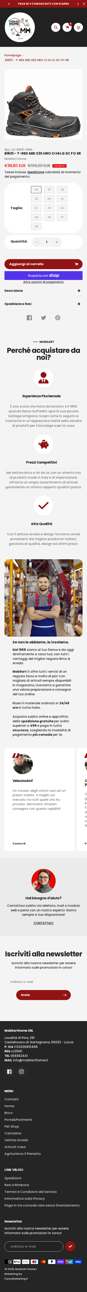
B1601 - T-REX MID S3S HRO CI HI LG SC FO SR (37, 60)
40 (49, 199)
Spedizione (35, 172)
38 (62, 189)
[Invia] (70, 1246)
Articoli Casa (15, 1147)
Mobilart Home (25, 1269)
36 (36, 189)
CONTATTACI (43, 923)
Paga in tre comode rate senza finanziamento (42, 1205)
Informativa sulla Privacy (24, 1198)
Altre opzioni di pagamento (43, 282)
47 (62, 217)
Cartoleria (12, 1133)
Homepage (12, 55)
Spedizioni (12, 1178)
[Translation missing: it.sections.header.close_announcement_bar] (84, 4)
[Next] (78, 4)
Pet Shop (11, 1126)
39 (36, 199)
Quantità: (19, 241)
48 (36, 226)
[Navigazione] (78, 27)
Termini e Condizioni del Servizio (30, 1191)
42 (36, 208)
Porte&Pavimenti (18, 1119)
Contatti (11, 1099)
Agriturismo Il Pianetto (22, 1153)
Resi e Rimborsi (16, 1185)
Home (9, 1106)
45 (36, 217)
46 (49, 217)
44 (62, 208)
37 (49, 189)
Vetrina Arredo (16, 1140)
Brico (8, 1113)
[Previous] (9, 4)
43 (49, 208)
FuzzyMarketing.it (16, 1279)
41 (62, 199)
